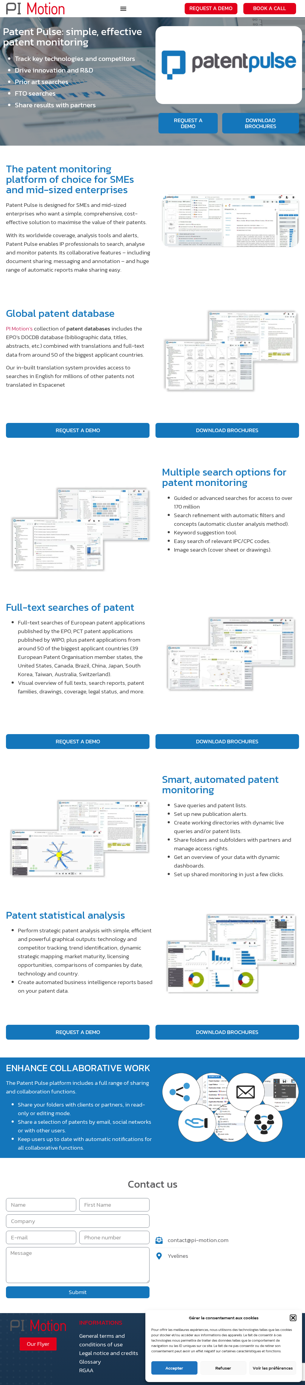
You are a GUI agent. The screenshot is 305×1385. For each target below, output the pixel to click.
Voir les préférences (273, 1367)
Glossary (90, 1361)
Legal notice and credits (108, 1353)
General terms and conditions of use (102, 1340)
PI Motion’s (20, 328)
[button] (293, 1318)
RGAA (86, 1370)
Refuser (223, 1367)
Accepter (174, 1367)
